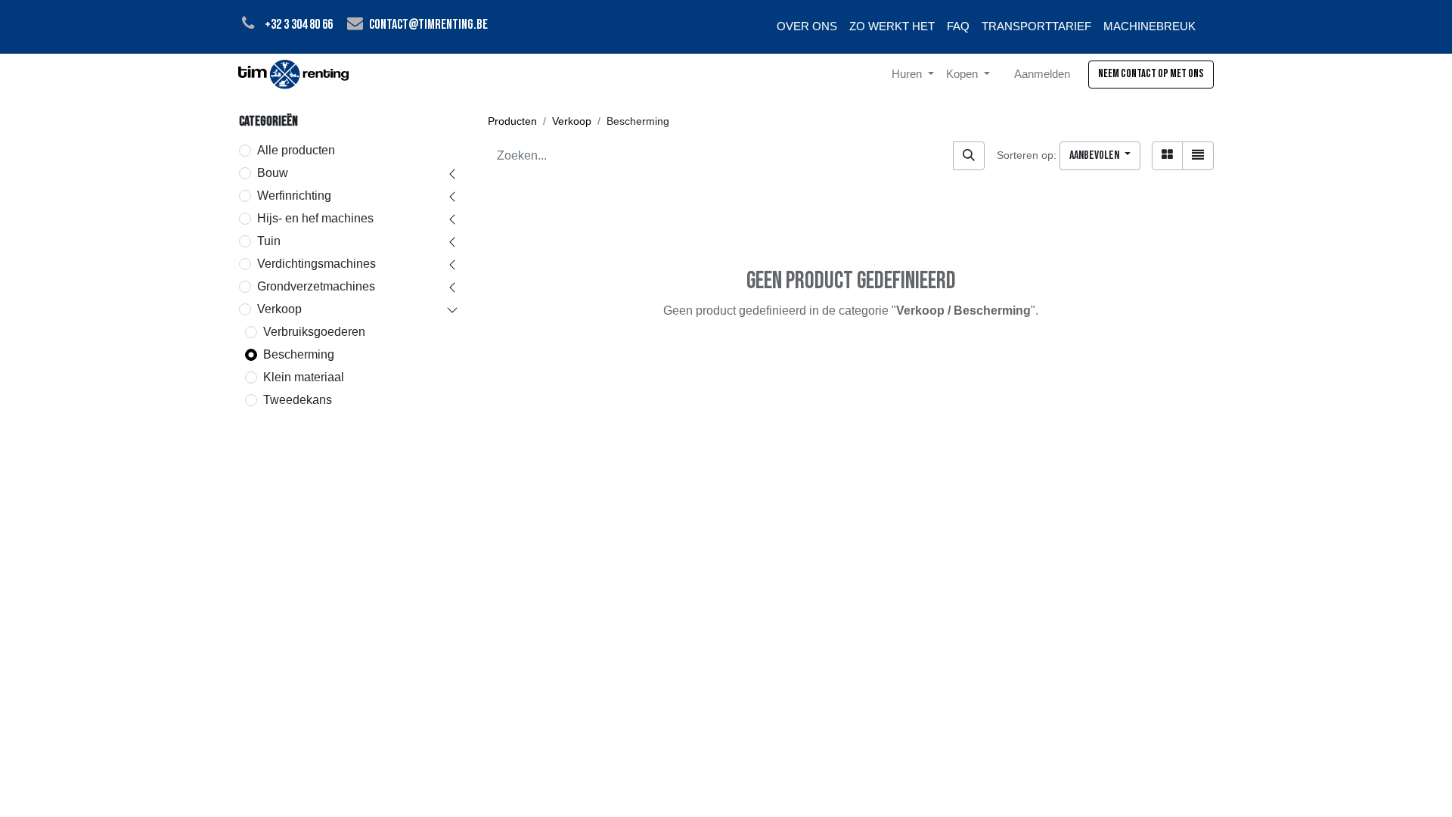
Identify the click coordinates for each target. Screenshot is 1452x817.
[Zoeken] (969, 155)
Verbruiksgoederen (314, 331)
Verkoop (279, 309)
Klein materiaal (303, 377)
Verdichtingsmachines (316, 263)
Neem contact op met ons (1151, 74)
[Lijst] (1198, 155)
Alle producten (296, 150)
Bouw (272, 172)
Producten (512, 121)
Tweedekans (297, 399)
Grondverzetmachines (316, 286)
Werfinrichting (294, 195)
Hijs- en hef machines (315, 218)
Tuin (269, 241)
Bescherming (298, 354)
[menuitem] (807, 27)
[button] (1100, 155)
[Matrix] (1167, 155)
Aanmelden (1042, 73)
